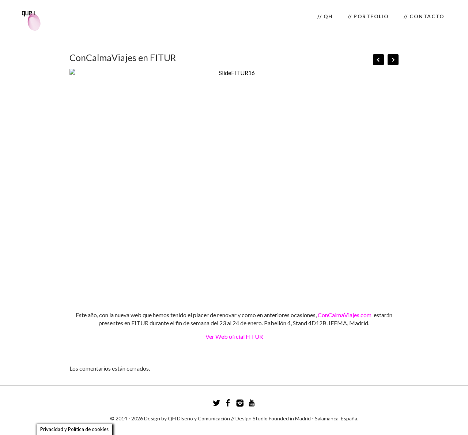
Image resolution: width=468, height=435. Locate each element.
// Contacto (424, 16)
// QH (325, 16)
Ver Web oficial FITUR (234, 336)
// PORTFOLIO (368, 16)
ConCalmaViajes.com (344, 314)
